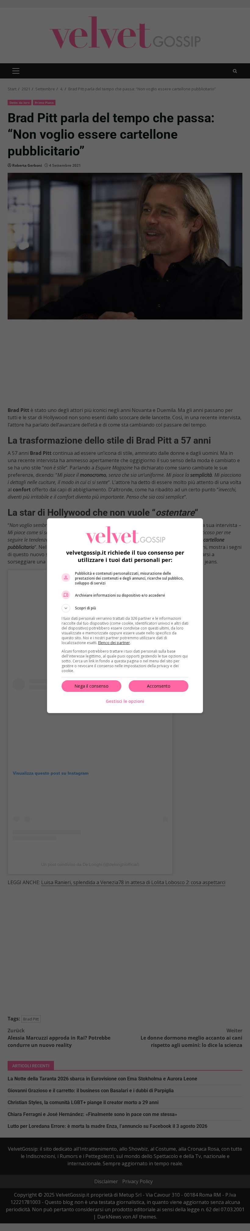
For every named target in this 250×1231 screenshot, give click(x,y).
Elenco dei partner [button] (114, 642)
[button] (125, 608)
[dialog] (125, 615)
